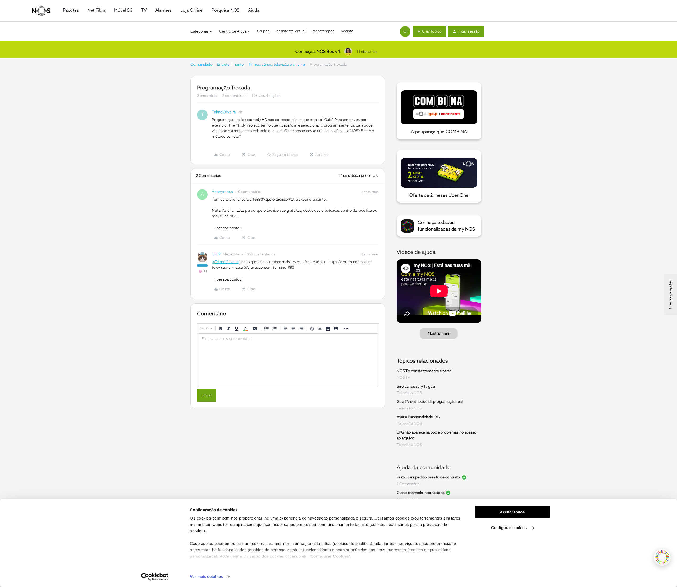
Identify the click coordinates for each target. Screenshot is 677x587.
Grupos (263, 31)
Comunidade (201, 64)
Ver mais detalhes (206, 576)
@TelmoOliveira (225, 262)
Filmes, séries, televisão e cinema (277, 64)
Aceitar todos (512, 512)
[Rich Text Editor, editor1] (287, 360)
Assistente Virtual (290, 31)
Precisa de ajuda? (670, 294)
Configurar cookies (509, 527)
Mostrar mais (439, 333)
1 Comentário (408, 484)
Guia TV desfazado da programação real (430, 402)
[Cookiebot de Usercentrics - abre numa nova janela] (155, 577)
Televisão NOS (409, 393)
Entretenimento (230, 64)
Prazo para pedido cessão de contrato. (429, 477)
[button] (429, 31)
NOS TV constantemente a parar (424, 371)
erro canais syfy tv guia (416, 386)
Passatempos (323, 31)
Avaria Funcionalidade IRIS (418, 417)
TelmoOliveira (224, 112)
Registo (347, 31)
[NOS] (41, 11)
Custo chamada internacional (421, 493)
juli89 (216, 254)
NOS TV (403, 378)
